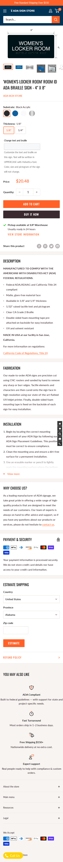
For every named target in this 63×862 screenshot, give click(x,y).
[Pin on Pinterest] (45, 245)
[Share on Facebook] (39, 245)
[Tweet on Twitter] (51, 245)
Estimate (14, 643)
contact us (48, 524)
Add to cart (31, 204)
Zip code (8, 622)
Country (8, 591)
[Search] (56, 19)
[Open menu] (4, 11)
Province (8, 607)
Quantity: (8, 192)
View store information (23, 234)
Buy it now (31, 214)
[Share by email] (57, 245)
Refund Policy (12, 657)
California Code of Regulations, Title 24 (25, 353)
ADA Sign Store (12, 95)
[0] (57, 11)
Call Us (14, 855)
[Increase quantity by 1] (36, 192)
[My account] (50, 11)
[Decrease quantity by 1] (19, 192)
